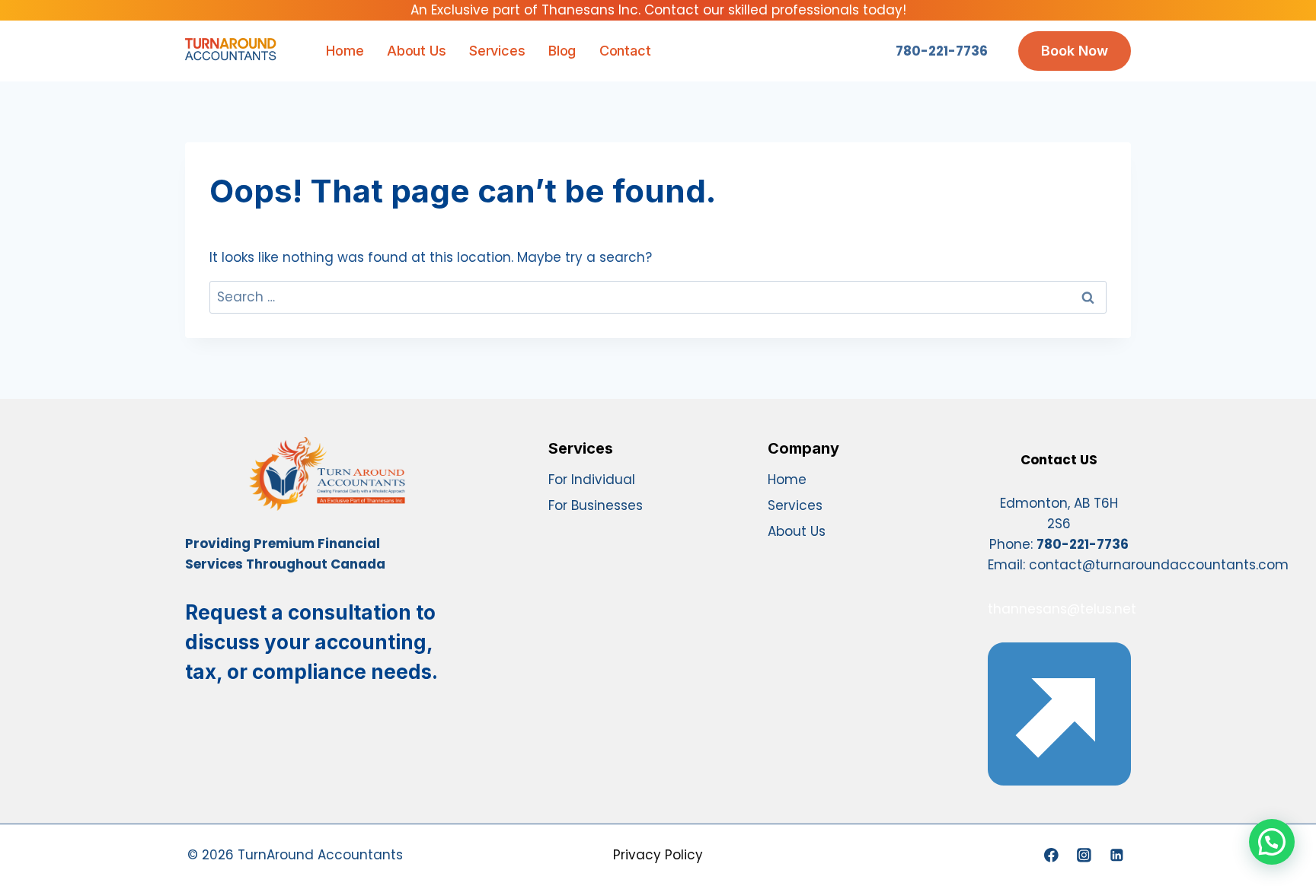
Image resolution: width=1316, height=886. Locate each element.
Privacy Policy (658, 855)
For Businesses (595, 505)
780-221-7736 (942, 51)
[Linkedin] (1117, 855)
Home (344, 51)
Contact (625, 51)
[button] (1272, 842)
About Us (416, 51)
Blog (562, 51)
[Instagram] (1084, 855)
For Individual (591, 479)
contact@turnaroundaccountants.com (1159, 565)
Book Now (1074, 51)
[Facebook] (1051, 855)
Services (497, 51)
